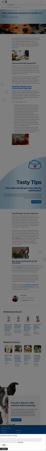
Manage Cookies (4, 445)
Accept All (4, 448)
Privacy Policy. (20, 442)
